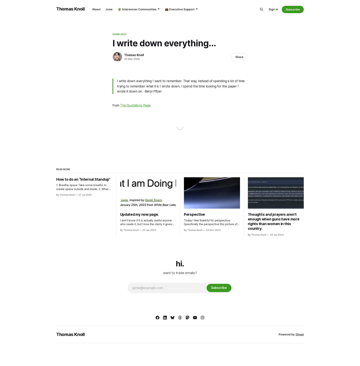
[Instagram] (202, 317)
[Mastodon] (187, 317)
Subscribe (293, 9)
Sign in (273, 9)
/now (109, 9)
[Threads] (180, 317)
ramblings (119, 34)
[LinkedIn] (165, 317)
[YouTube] (195, 317)
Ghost (300, 334)
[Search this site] (262, 9)
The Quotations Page (135, 105)
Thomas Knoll (70, 9)
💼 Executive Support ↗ (181, 9)
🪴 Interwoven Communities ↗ (139, 9)
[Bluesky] (172, 317)
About (96, 9)
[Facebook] (157, 317)
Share (239, 57)
